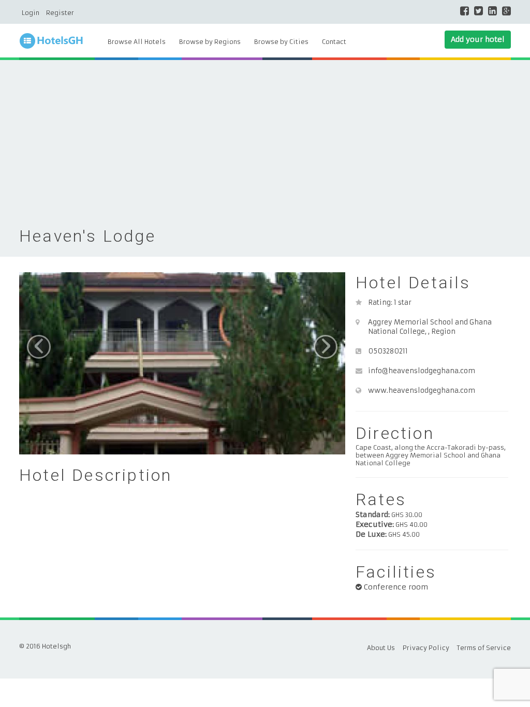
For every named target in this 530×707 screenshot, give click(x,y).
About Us (381, 648)
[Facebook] (464, 11)
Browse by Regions (210, 42)
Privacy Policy (426, 648)
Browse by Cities (281, 42)
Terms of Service (484, 648)
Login (30, 13)
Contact (334, 42)
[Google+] (506, 11)
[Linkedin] (492, 11)
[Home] (58, 41)
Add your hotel (478, 39)
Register (60, 13)
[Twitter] (478, 11)
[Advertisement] (265, 148)
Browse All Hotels (137, 42)
